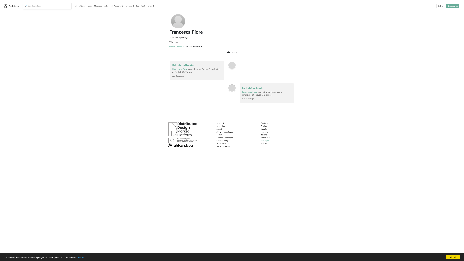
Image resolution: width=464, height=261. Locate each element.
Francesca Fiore (180, 69)
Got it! (453, 257)
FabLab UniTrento (176, 46)
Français (264, 132)
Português (265, 141)
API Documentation (225, 132)
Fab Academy (116, 6)
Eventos (129, 6)
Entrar (440, 6)
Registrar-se (452, 6)
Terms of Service (223, 146)
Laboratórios (80, 6)
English (264, 126)
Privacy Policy (222, 144)
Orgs (90, 6)
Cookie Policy (222, 141)
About (219, 129)
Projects (139, 6)
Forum (149, 6)
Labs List (220, 123)
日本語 (264, 144)
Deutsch (264, 123)
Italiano (264, 135)
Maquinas (98, 6)
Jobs (106, 6)
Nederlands (265, 138)
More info (81, 257)
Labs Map (221, 126)
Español (264, 129)
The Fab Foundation (225, 138)
